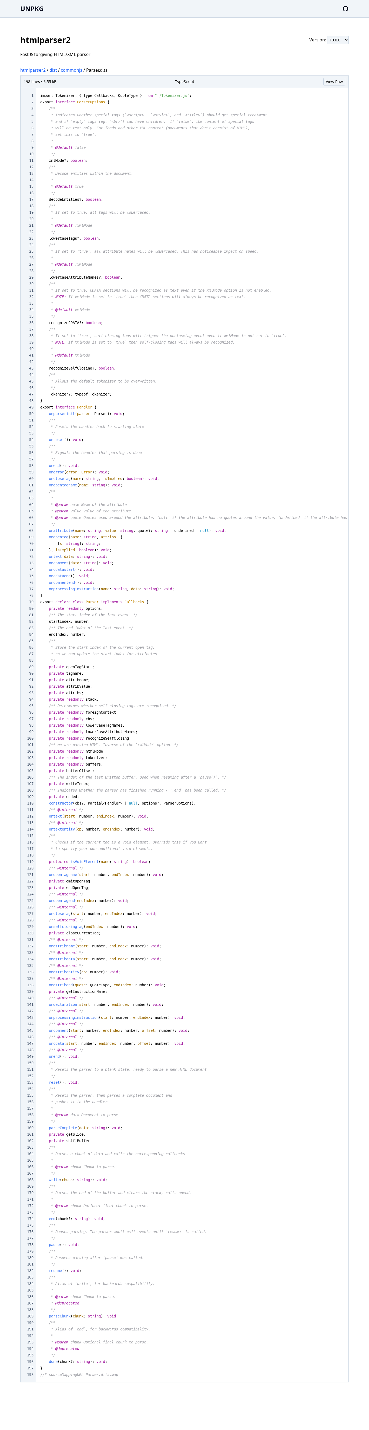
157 (30, 1108)
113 (30, 823)
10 (31, 154)
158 (30, 1115)
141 (30, 1004)
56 (31, 452)
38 (31, 336)
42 (31, 362)
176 (30, 1232)
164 (30, 1154)
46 (31, 387)
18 (31, 206)
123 (30, 887)
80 (31, 608)
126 (30, 907)
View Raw (334, 81)
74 (31, 569)
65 (31, 511)
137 (30, 978)
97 (31, 719)
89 (31, 667)
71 (31, 550)
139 (30, 991)
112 (30, 816)
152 (30, 1076)
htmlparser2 (33, 70)
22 (31, 232)
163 (30, 1147)
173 (30, 1212)
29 (31, 277)
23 (31, 238)
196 (30, 1361)
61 (31, 485)
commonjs (71, 70)
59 (31, 472)
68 (31, 530)
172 (30, 1206)
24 (31, 245)
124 (30, 894)
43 (31, 368)
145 (30, 1030)
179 (30, 1251)
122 (30, 881)
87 (31, 654)
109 (30, 797)
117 (30, 848)
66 (31, 517)
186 (30, 1296)
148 (30, 1050)
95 (31, 706)
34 (31, 310)
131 (30, 939)
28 (31, 271)
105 (30, 771)
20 (31, 219)
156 (30, 1102)
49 (31, 407)
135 (30, 965)
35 (31, 316)
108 (30, 790)
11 (31, 160)
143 (30, 1017)
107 (30, 784)
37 (31, 329)
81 (31, 615)
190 (30, 1322)
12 (31, 167)
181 (30, 1264)
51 (31, 420)
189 (30, 1316)
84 (31, 634)
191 (30, 1329)
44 (31, 375)
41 (31, 355)
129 (30, 926)
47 (31, 394)
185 (30, 1290)
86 (31, 647)
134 (30, 959)
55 (31, 446)
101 (30, 745)
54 (31, 439)
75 (31, 576)
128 (30, 920)
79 (31, 602)
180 (30, 1258)
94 (31, 699)
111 (30, 810)
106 (30, 777)
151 (30, 1069)
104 (30, 764)
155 (30, 1095)
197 (30, 1368)
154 (30, 1089)
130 (30, 933)
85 (31, 641)
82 (31, 621)
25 (31, 251)
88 (31, 660)
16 (31, 193)
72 (31, 556)
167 (30, 1173)
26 (31, 258)
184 (30, 1283)
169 (30, 1186)
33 (31, 303)
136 (30, 972)
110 (30, 803)
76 (31, 582)
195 (30, 1355)
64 (31, 504)
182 (30, 1270)
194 (30, 1348)
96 (31, 712)
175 (30, 1225)
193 (30, 1342)
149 (30, 1056)
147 (30, 1043)
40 (31, 349)
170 (30, 1193)
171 (30, 1199)
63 (31, 498)
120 (30, 868)
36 (31, 323)
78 (31, 595)
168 (30, 1180)
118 (30, 855)
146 (30, 1037)
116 (30, 842)
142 (30, 1011)
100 (30, 738)
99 (31, 732)
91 (31, 680)
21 (31, 225)
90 (31, 673)
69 (31, 537)
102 (30, 751)
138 (30, 985)
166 (30, 1167)
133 (30, 952)
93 (31, 693)
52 (31, 426)
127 (30, 913)
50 (31, 413)
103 (30, 758)
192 (30, 1335)
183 (30, 1277)
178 (30, 1245)
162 (30, 1141)
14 (31, 180)
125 (30, 900)
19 (31, 212)
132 (30, 946)
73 (31, 563)
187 (30, 1303)
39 (31, 342)
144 (30, 1024)
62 (31, 491)
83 (31, 628)
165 (30, 1160)
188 (30, 1309)
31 (31, 290)
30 (31, 284)
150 (30, 1063)
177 (30, 1238)
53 (31, 433)
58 (31, 465)
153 (30, 1082)
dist (53, 70)
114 (30, 829)
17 (31, 199)
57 (31, 459)
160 (30, 1128)
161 (30, 1134)
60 (31, 478)
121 (30, 874)
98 (31, 725)
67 (31, 524)
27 (31, 264)
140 (30, 998)
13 (31, 173)
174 (30, 1219)
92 (31, 686)
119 (30, 861)
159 (30, 1121)
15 (31, 186)
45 (31, 381)
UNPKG (31, 8)
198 (30, 1374)
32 (31, 297)
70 (31, 543)
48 (31, 400)
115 (30, 835)
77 (31, 589)
